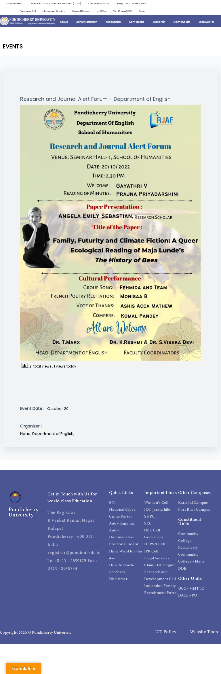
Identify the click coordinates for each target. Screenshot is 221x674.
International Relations (54, 11)
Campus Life (182, 22)
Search (142, 11)
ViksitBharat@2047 (122, 11)
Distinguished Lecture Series (131, 3)
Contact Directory (81, 11)
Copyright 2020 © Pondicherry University (35, 632)
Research (159, 22)
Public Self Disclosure (98, 3)
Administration (86, 22)
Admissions (136, 22)
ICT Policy (165, 631)
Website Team (204, 631)
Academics (113, 22)
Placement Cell (28, 11)
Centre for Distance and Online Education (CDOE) (55, 3)
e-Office (102, 11)
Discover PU (206, 22)
